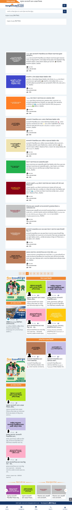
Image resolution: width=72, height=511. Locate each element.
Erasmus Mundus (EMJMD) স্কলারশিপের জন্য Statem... (55, 326)
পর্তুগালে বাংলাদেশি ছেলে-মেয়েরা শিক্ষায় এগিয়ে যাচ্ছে (34, 1)
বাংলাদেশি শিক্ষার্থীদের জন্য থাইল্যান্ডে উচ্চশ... (54, 360)
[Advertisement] (36, 39)
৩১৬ (35, 295)
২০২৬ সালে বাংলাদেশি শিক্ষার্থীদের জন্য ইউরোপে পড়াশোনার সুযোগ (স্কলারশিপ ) (44, 54)
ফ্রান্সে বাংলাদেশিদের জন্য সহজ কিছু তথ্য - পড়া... (35, 326)
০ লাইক (29, 71)
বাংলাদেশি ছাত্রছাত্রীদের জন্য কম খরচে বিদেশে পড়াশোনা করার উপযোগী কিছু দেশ (45, 230)
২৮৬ (35, 323)
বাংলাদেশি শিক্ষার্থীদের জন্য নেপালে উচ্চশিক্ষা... (34, 360)
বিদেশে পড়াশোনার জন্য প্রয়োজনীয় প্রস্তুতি (37, 162)
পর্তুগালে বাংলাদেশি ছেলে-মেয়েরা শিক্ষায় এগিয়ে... (36, 298)
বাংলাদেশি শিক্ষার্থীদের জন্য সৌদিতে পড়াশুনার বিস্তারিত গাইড (42, 141)
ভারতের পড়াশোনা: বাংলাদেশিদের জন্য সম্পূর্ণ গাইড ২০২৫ (41, 252)
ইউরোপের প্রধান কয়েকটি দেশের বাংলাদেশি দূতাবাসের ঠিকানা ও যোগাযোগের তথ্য (43, 207)
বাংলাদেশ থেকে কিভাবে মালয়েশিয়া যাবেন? (58, 497)
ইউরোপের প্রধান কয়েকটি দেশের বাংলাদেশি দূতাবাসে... (13, 498)
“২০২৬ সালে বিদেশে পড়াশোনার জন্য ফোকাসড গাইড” (40, 98)
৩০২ (55, 357)
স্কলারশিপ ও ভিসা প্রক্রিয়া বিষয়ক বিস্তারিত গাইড (38, 77)
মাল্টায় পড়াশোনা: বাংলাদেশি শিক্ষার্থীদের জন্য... (55, 298)
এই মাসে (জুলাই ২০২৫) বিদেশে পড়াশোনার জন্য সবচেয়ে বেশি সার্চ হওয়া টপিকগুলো (45, 184)
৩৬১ (55, 323)
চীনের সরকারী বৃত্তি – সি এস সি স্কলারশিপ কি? (43, 497)
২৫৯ (35, 357)
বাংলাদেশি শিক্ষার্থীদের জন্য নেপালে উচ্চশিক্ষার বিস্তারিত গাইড (43, 119)
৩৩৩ (55, 295)
